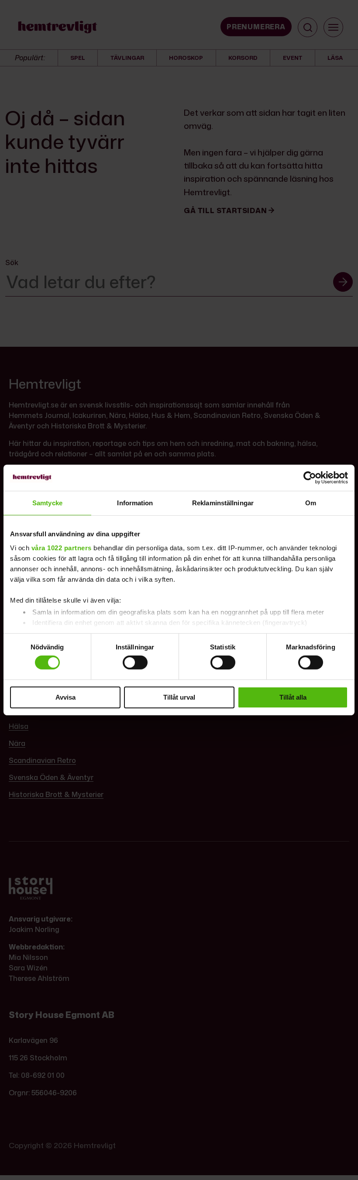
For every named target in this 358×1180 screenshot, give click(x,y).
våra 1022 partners (61, 547)
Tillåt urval (179, 697)
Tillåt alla (292, 697)
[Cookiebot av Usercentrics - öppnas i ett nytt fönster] (310, 477)
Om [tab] (310, 503)
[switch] (135, 662)
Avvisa (65, 697)
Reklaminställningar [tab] (223, 503)
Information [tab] (135, 503)
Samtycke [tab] (47, 503)
